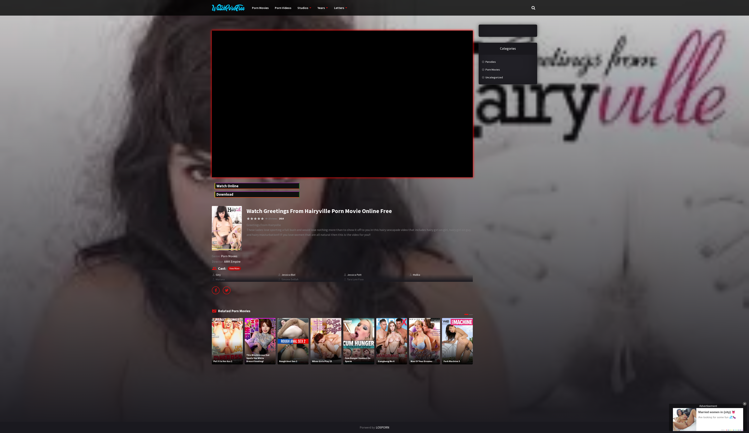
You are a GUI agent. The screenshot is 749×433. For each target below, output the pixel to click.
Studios (302, 8)
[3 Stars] (255, 218)
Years (321, 8)
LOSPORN (382, 427)
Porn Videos (283, 8)
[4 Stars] (259, 218)
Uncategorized (494, 77)
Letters (339, 8)
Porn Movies (260, 8)
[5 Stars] (262, 218)
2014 (281, 218)
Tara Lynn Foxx (355, 279)
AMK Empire (232, 261)
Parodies (490, 62)
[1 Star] (248, 218)
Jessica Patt (354, 275)
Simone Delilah (289, 279)
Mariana (220, 279)
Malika (416, 275)
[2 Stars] (252, 218)
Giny (218, 275)
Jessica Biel (288, 275)
